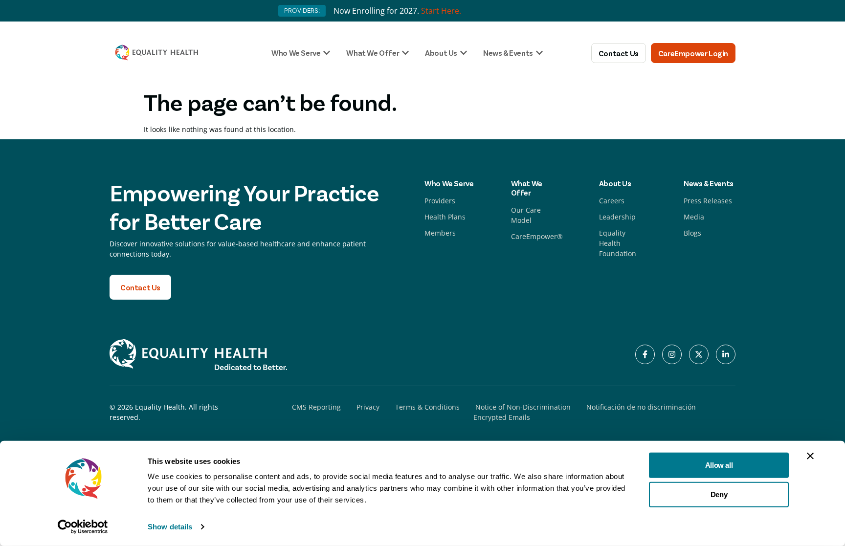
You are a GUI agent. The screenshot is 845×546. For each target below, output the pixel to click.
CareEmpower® (537, 236)
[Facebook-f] (645, 354)
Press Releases (708, 200)
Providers (439, 200)
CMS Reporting (316, 407)
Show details (170, 527)
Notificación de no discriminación (641, 407)
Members (440, 233)
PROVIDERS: (302, 10)
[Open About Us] (463, 52)
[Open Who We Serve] (327, 52)
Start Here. (441, 10)
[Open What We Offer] (405, 52)
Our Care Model (526, 215)
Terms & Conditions (427, 407)
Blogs (692, 233)
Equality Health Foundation (617, 243)
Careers (611, 200)
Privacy (367, 407)
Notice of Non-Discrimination (523, 407)
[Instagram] (672, 354)
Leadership (617, 216)
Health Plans (445, 216)
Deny (719, 494)
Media (694, 216)
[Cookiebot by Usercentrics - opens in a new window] (83, 527)
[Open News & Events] (539, 52)
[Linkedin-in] (725, 354)
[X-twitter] (699, 354)
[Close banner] (810, 456)
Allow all (719, 465)
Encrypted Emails (501, 417)
